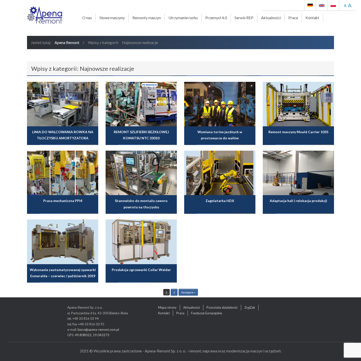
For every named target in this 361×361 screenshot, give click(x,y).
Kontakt (312, 17)
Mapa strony (167, 307)
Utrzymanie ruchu (183, 17)
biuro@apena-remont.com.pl (98, 330)
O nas (87, 17)
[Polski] (331, 5)
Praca (293, 17)
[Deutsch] (310, 5)
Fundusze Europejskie (206, 313)
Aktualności (271, 17)
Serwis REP (244, 17)
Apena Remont (67, 42)
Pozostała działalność (222, 307)
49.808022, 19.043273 (92, 335)
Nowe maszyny (112, 17)
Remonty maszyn (146, 17)
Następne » (188, 292)
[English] (321, 5)
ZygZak (249, 307)
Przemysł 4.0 (216, 17)
